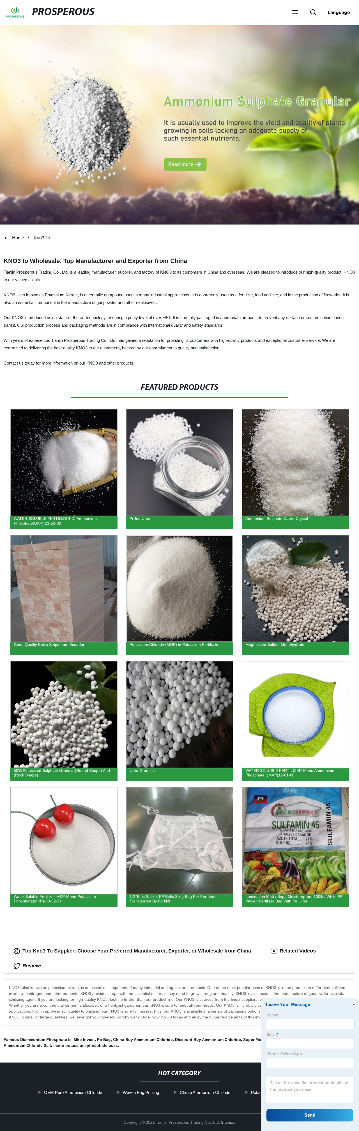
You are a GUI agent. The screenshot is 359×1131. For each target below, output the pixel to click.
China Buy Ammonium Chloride (143, 1039)
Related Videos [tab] (298, 951)
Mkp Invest (84, 1039)
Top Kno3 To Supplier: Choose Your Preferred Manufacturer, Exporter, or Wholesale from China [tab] (136, 951)
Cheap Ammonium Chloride (205, 1092)
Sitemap (228, 1122)
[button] (295, 13)
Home (18, 237)
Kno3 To (42, 237)
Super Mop (253, 1039)
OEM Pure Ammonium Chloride (73, 1092)
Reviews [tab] (32, 966)
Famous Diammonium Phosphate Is (38, 1039)
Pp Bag (104, 1039)
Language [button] (339, 12)
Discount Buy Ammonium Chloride (208, 1039)
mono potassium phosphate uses (85, 1045)
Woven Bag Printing (141, 1092)
